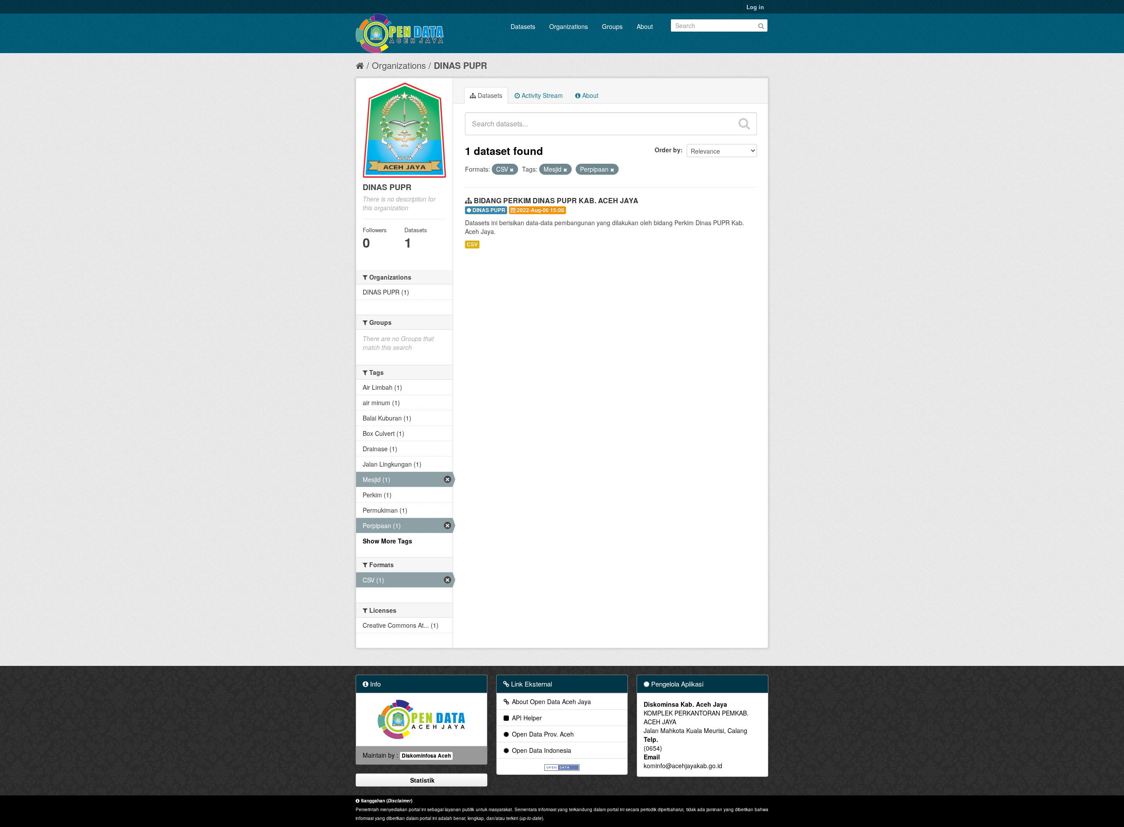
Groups (612, 26)
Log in (755, 7)
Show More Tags (387, 540)
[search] (744, 123)
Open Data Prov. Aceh (542, 734)
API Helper (526, 717)
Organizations (568, 26)
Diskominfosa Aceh (426, 755)
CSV (472, 244)
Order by (668, 149)
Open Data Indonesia (540, 750)
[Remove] (512, 169)
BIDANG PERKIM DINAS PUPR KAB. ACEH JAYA (556, 200)
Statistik (421, 780)
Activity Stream (541, 95)
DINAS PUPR (460, 65)
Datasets (523, 26)
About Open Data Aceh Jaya (550, 701)
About (645, 26)
